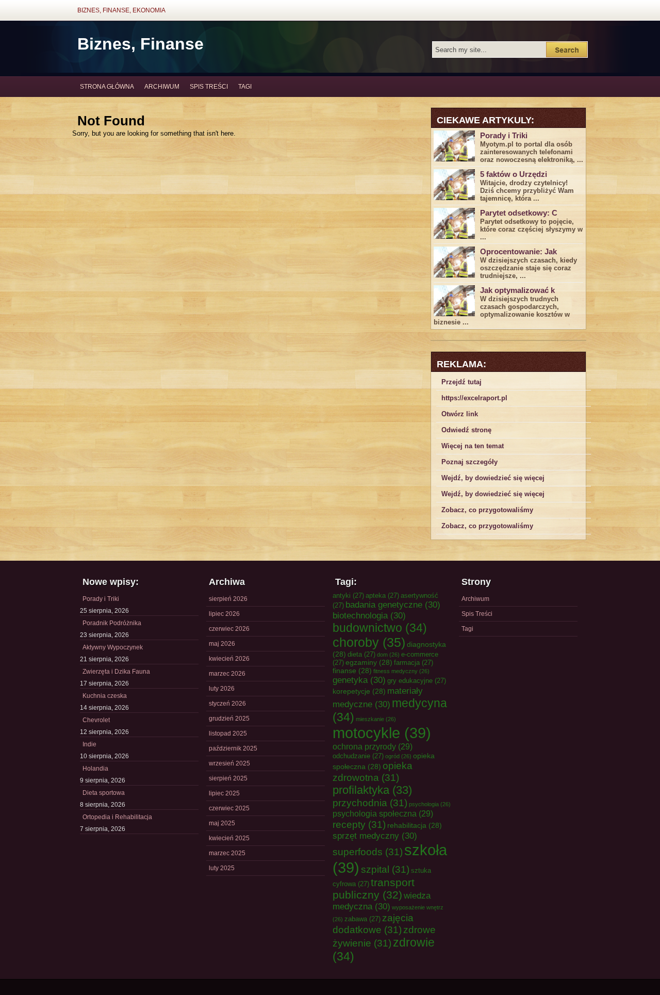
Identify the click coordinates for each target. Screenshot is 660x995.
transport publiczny (374, 888)
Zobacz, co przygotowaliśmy (487, 510)
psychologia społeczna (383, 813)
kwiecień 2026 (229, 658)
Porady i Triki (503, 135)
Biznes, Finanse (140, 44)
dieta (361, 654)
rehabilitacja (414, 825)
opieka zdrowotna (372, 771)
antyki (348, 595)
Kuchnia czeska (104, 695)
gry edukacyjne (416, 680)
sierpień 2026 (228, 598)
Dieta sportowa (103, 792)
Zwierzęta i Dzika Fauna (116, 671)
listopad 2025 (228, 733)
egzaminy (368, 662)
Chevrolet (96, 720)
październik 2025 (233, 748)
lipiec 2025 (224, 793)
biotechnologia (369, 615)
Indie (89, 744)
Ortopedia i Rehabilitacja (117, 817)
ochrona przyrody (372, 746)
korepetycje (359, 691)
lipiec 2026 (224, 613)
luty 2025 (222, 868)
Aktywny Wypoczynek (112, 647)
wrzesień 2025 (229, 763)
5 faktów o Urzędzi (513, 174)
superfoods (368, 851)
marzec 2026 (227, 673)
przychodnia (370, 802)
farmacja (413, 662)
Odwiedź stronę (466, 430)
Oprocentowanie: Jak (518, 251)
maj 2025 (222, 823)
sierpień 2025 (228, 778)
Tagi (245, 86)
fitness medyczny (401, 671)
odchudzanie (358, 756)
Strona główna (107, 86)
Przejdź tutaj (461, 382)
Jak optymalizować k (517, 290)
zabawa (362, 919)
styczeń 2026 (227, 703)
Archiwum (161, 86)
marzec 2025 (227, 853)
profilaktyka (372, 790)
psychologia (430, 804)
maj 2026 (222, 643)
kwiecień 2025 (229, 838)
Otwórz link (459, 414)
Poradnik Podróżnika (111, 623)
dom (388, 654)
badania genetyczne (392, 604)
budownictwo (380, 627)
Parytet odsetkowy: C (518, 212)
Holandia (95, 768)
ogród (398, 756)
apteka (382, 595)
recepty (359, 824)
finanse (352, 670)
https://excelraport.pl (474, 398)
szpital (385, 869)
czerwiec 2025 (229, 808)
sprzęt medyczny (375, 835)
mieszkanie (376, 719)
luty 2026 (222, 688)
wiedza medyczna (382, 900)
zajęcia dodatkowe (373, 923)
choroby (369, 642)
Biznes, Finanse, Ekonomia (121, 10)
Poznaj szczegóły (469, 462)
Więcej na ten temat (472, 446)
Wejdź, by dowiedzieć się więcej (492, 478)
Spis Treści (209, 86)
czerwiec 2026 (229, 628)
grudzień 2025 (229, 718)
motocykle (382, 732)
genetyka (359, 680)
